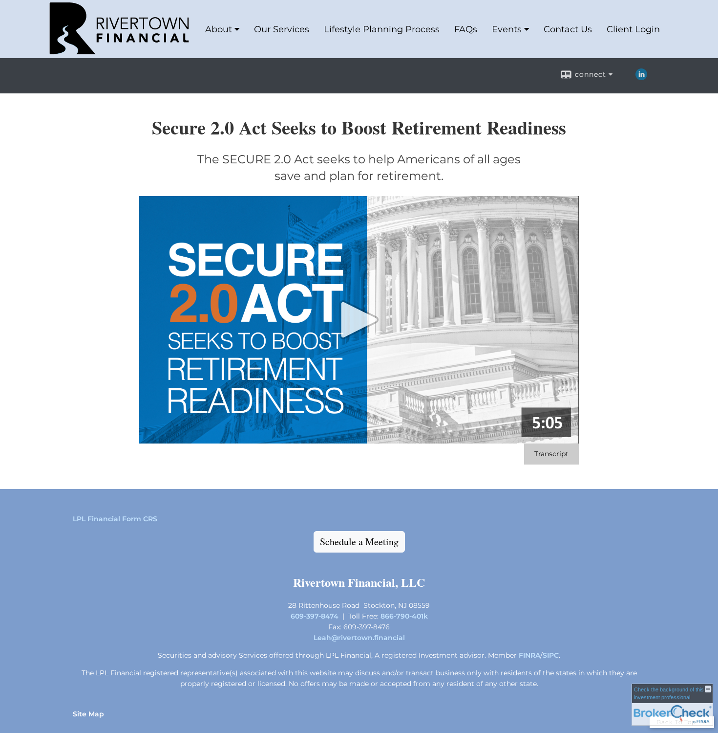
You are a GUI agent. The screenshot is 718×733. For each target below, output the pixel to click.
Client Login (633, 29)
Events (507, 29)
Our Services (281, 29)
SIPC (551, 655)
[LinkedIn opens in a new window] (641, 77)
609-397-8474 (314, 616)
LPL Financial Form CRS (115, 518)
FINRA (529, 655)
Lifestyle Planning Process (382, 29)
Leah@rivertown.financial (359, 637)
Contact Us (568, 29)
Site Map (88, 714)
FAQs (465, 29)
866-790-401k (404, 616)
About (218, 29)
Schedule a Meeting (359, 541)
